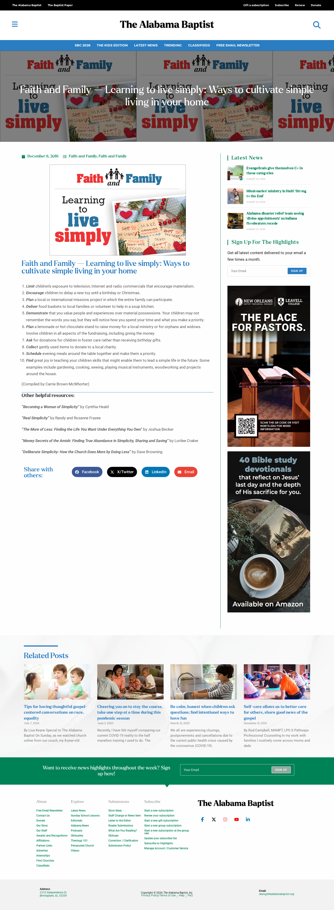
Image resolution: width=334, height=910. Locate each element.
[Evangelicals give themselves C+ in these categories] (235, 173)
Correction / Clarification (123, 840)
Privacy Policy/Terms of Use (158, 895)
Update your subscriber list (160, 838)
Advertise (42, 850)
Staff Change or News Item (124, 815)
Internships (43, 855)
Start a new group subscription (163, 825)
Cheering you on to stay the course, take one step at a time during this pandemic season (130, 712)
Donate (40, 820)
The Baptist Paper (60, 5)
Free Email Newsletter (237, 45)
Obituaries (77, 835)
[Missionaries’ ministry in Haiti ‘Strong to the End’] (235, 196)
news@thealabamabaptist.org (276, 894)
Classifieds (199, 45)
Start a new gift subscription (161, 820)
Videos (75, 850)
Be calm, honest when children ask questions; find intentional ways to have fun (202, 712)
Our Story (42, 825)
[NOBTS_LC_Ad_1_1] (268, 366)
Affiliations (43, 840)
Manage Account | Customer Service (166, 848)
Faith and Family (83, 156)
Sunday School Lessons (85, 815)
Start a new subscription (159, 810)
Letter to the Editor (119, 820)
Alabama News (80, 825)
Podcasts (76, 830)
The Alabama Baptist (26, 5)
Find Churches (45, 860)
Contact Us (43, 815)
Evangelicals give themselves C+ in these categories (275, 171)
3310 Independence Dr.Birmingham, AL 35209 (53, 894)
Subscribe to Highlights (158, 843)
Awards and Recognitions (51, 835)
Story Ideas (115, 810)
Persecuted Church (82, 845)
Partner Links (44, 845)
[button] (317, 25)
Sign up (297, 271)
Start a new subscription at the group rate (166, 832)
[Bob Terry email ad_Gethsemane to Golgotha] (268, 531)
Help (181, 895)
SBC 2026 (82, 45)
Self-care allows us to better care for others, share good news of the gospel (276, 712)
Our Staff (41, 830)
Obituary (113, 835)
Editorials (76, 820)
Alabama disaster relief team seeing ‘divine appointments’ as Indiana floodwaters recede (275, 218)
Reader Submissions (120, 825)
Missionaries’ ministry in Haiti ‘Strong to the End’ (276, 194)
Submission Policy (119, 845)
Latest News (146, 45)
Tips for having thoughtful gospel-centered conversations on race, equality (55, 712)
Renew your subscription (159, 815)
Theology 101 (79, 840)
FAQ (190, 895)
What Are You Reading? (122, 830)
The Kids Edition (112, 45)
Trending (173, 45)
